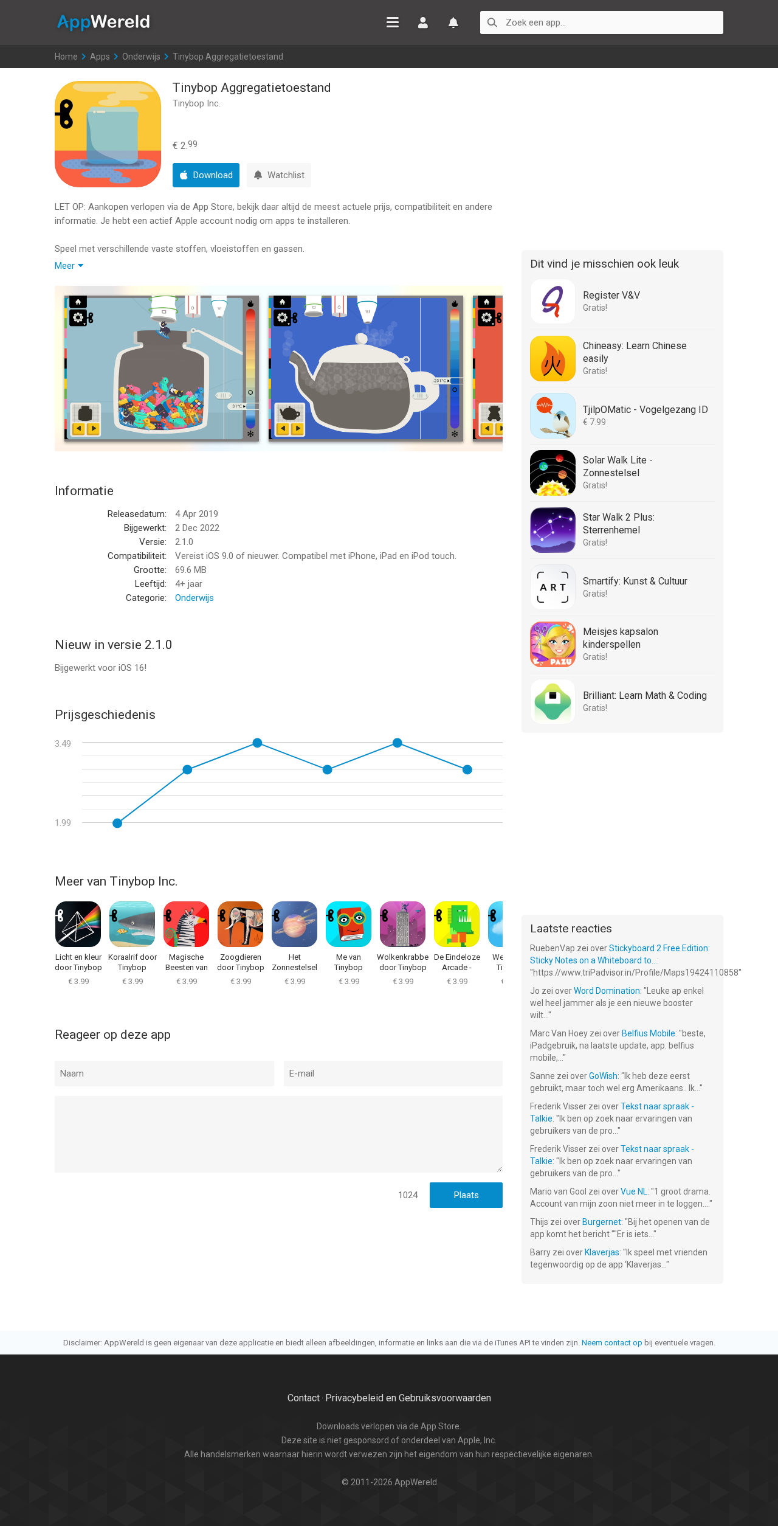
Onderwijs (141, 56)
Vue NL (634, 1191)
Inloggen (423, 22)
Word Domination (607, 991)
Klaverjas (602, 1252)
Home (66, 56)
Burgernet (601, 1222)
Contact (303, 1398)
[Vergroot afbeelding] (161, 369)
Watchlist (453, 22)
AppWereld (103, 22)
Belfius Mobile (648, 1033)
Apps (100, 56)
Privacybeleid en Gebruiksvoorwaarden (408, 1398)
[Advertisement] (622, 157)
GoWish (603, 1076)
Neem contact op (612, 1342)
